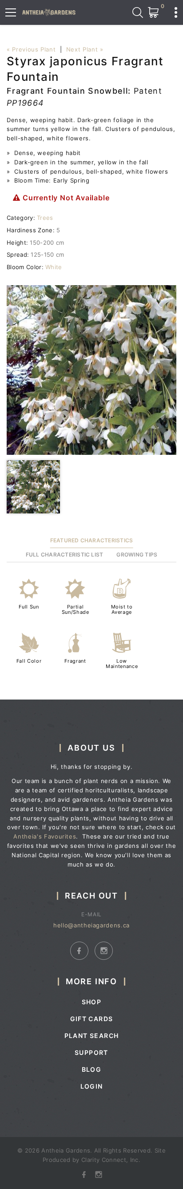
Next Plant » (84, 49)
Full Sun (29, 607)
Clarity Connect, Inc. (110, 1159)
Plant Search (91, 1035)
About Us (91, 747)
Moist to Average (122, 609)
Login (91, 1086)
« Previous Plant (31, 49)
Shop (92, 1002)
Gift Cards (91, 1018)
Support (91, 1052)
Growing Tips (136, 554)
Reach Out (91, 895)
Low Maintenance (122, 663)
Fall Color (29, 661)
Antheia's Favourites (44, 836)
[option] (91, 370)
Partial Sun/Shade (75, 609)
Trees (45, 217)
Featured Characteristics (91, 540)
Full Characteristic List (64, 554)
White (53, 266)
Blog (92, 1069)
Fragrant (75, 661)
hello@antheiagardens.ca (91, 925)
